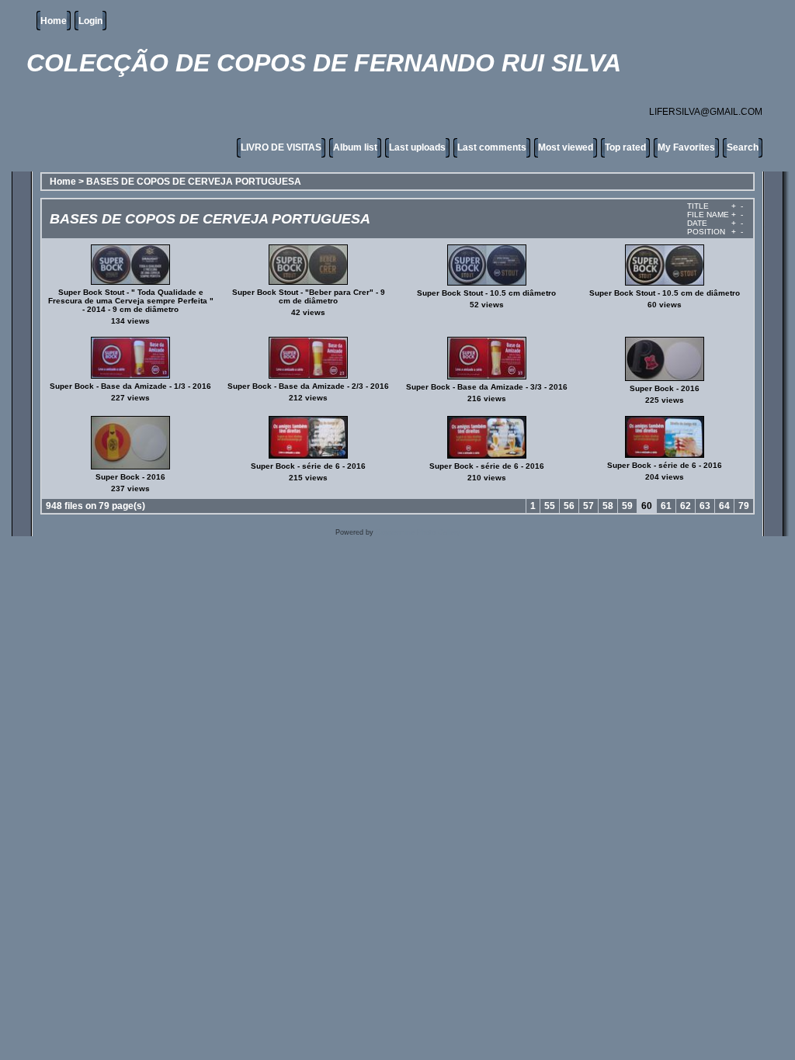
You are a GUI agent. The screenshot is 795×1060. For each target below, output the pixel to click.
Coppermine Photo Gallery (418, 532)
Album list (355, 147)
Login (90, 21)
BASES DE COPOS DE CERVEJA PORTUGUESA (193, 181)
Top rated (625, 147)
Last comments (491, 147)
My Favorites (686, 147)
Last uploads (417, 147)
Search (743, 147)
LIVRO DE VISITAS (281, 147)
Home (53, 21)
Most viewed (565, 147)
